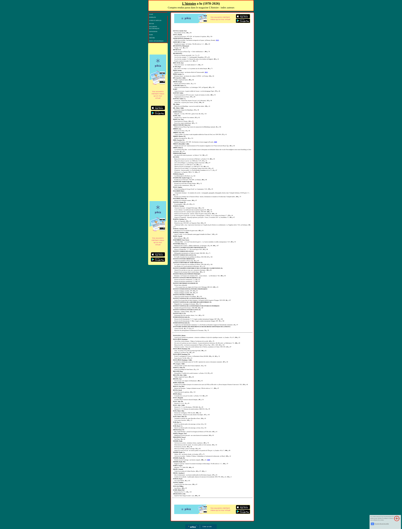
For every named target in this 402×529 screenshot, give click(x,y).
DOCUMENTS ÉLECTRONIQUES (154, 27)
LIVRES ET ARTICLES (155, 20)
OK (372, 523)
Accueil (151, 14)
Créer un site (207, 526)
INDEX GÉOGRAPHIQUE (156, 41)
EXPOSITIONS (153, 31)
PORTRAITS (152, 17)
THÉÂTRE (152, 38)
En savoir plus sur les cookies (382, 523)
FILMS (151, 34)
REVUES (151, 23)
